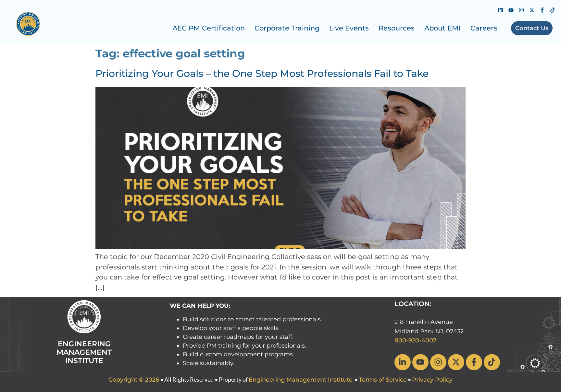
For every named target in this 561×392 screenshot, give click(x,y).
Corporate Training (287, 28)
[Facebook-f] (542, 10)
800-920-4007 (415, 340)
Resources (397, 28)
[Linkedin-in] (402, 362)
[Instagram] (521, 10)
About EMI (442, 28)
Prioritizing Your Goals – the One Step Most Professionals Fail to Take (262, 73)
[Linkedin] (500, 10)
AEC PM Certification (208, 28)
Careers (483, 28)
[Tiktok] (552, 10)
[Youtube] (511, 10)
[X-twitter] (532, 10)
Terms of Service (383, 379)
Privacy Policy (432, 379)
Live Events (349, 28)
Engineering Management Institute (301, 379)
